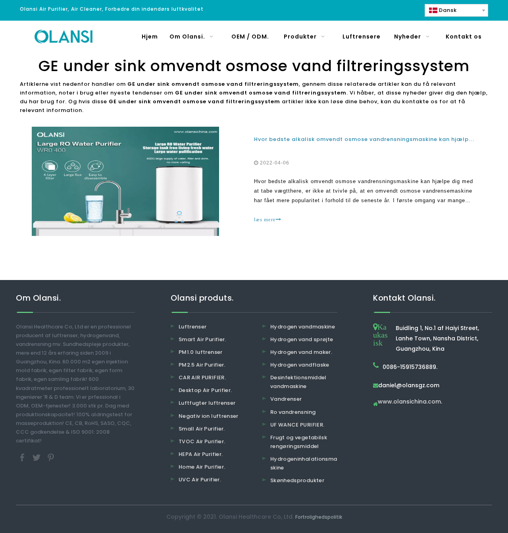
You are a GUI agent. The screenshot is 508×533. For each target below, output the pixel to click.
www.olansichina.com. (410, 402)
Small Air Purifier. (202, 429)
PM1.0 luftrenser (201, 352)
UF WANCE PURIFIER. (297, 425)
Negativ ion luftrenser (209, 416)
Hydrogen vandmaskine (302, 326)
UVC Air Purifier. (200, 479)
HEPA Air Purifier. (201, 454)
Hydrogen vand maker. (301, 352)
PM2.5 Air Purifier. (202, 365)
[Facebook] (23, 457)
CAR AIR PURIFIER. (202, 377)
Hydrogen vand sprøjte (301, 339)
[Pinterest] (50, 457)
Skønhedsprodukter (297, 480)
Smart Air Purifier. (202, 339)
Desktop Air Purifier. (205, 390)
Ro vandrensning (293, 412)
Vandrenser (286, 399)
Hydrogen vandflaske (299, 365)
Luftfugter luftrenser (207, 403)
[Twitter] (37, 457)
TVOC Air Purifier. (202, 441)
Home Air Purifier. (202, 467)
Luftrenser (193, 326)
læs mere (265, 219)
